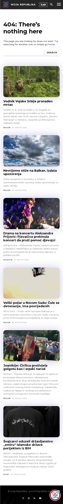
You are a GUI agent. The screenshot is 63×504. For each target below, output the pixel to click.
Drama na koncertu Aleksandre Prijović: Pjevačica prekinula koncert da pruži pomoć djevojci (29, 237)
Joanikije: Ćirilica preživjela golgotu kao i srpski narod (25, 367)
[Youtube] (40, 498)
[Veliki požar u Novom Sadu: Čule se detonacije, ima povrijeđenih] (31, 283)
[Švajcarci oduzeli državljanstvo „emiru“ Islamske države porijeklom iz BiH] (31, 421)
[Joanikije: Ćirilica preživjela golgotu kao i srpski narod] (31, 345)
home (51, 44)
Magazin (7, 260)
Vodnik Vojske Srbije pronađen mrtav (28, 103)
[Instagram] (29, 498)
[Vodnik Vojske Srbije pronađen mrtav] (31, 81)
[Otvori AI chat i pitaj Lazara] (55, 495)
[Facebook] (23, 498)
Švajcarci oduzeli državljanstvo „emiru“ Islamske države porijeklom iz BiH (28, 445)
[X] (34, 498)
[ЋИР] (43, 4)
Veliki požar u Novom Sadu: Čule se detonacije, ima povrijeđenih (31, 304)
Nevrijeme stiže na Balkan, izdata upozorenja (30, 172)
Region (6, 127)
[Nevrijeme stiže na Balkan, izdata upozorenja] (31, 150)
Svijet (6, 474)
